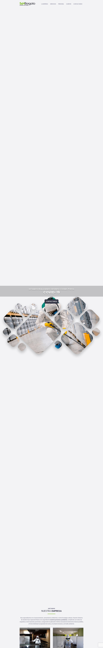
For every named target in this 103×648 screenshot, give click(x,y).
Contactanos (77, 4)
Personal (61, 4)
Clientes (68, 4)
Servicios (53, 4)
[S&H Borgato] (27, 3)
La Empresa (44, 4)
